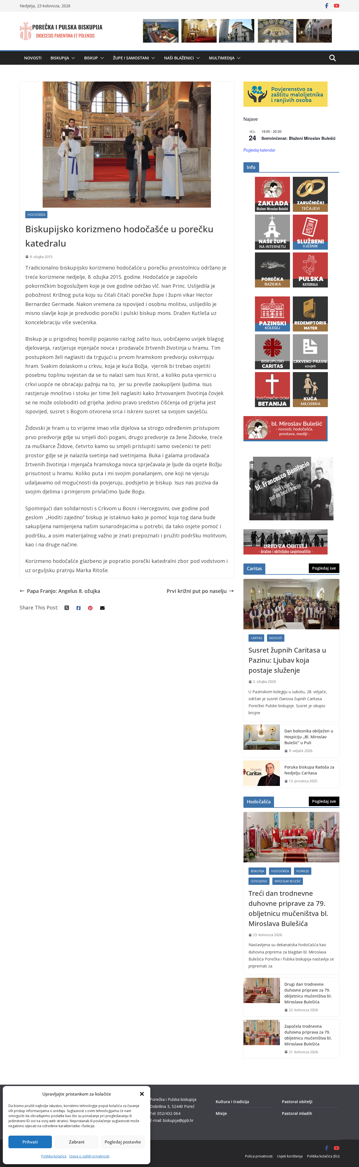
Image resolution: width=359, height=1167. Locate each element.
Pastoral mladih (297, 1113)
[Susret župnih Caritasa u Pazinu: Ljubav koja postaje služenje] (291, 604)
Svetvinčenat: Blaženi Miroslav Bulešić (298, 138)
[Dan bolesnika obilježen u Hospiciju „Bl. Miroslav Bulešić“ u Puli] (261, 741)
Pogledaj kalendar (259, 150)
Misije (221, 1113)
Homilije (302, 871)
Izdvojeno (259, 881)
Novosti (33, 58)
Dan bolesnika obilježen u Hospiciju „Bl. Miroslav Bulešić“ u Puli (308, 736)
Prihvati (30, 1142)
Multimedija (221, 58)
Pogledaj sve (324, 568)
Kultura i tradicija (232, 1101)
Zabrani (76, 1142)
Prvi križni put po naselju (197, 591)
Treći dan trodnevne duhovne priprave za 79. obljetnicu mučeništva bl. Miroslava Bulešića (288, 908)
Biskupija (59, 58)
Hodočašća (36, 215)
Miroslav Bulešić (288, 881)
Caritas (256, 638)
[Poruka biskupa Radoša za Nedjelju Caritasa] (261, 774)
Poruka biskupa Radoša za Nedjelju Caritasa (309, 770)
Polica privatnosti (259, 1156)
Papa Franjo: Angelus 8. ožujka (63, 591)
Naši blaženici (179, 58)
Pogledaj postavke (123, 1142)
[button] (142, 1094)
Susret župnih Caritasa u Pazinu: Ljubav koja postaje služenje (287, 660)
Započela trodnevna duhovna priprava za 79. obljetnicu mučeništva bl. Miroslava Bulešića (308, 1035)
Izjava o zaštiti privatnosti (89, 1156)
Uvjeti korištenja (290, 1156)
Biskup (91, 58)
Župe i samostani (131, 58)
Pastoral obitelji (297, 1101)
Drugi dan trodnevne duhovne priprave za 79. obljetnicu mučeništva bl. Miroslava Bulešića (308, 993)
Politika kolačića (53, 1156)
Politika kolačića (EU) (323, 1156)
